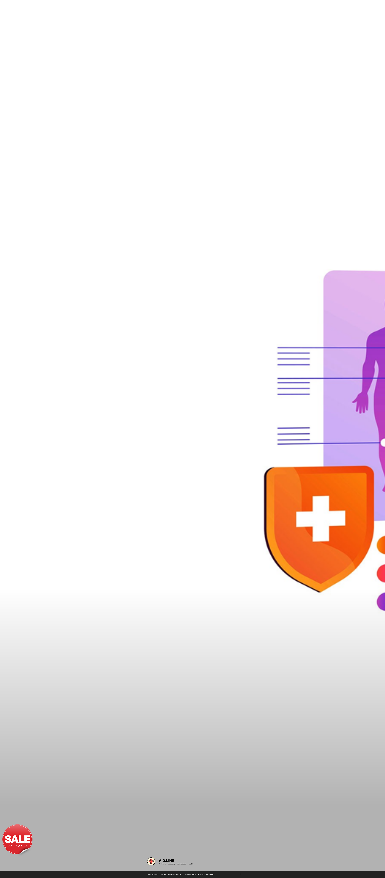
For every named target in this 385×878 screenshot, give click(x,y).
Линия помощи (152, 874)
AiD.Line (166, 860)
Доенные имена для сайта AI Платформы (199, 874)
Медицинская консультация (171, 874)
